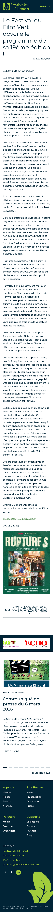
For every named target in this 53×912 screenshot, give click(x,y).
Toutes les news (41, 773)
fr (5, 872)
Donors (31, 826)
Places (6, 797)
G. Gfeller (44, 907)
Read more (12, 751)
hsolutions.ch (26, 908)
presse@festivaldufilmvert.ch (19, 519)
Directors (8, 826)
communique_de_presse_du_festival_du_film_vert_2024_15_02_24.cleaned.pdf (29, 610)
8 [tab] (42, 767)
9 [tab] (47, 767)
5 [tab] (26, 767)
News (30, 792)
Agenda (8, 787)
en (18, 872)
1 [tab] (5, 767)
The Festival (35, 787)
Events (7, 801)
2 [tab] (10, 767)
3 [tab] (16, 767)
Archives (8, 806)
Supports (33, 816)
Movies (7, 792)
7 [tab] (37, 767)
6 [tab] (32, 767)
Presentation (34, 797)
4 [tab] (21, 767)
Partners (9, 816)
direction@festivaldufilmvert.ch (21, 864)
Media (6, 821)
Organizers (9, 830)
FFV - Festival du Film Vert (16, 6)
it (12, 872)
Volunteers (33, 821)
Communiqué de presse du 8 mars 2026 (21, 704)
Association (33, 801)
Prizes (30, 806)
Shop (30, 835)
